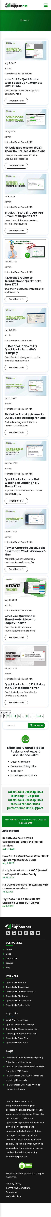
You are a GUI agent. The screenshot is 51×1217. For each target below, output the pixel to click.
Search (38, 725)
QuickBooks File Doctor (17, 996)
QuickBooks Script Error (17, 1038)
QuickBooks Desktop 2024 (18, 1000)
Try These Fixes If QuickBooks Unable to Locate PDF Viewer (21, 901)
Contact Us (11, 958)
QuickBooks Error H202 (17, 1042)
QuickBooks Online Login (18, 1005)
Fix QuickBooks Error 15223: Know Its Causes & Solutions (25, 886)
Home (23, 20)
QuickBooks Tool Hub (16, 982)
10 (27, 716)
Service (9, 963)
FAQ (8, 967)
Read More (15, 100)
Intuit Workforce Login (17, 1020)
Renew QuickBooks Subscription (21, 1033)
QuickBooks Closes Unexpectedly (22, 1029)
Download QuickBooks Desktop (21, 991)
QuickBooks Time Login (17, 987)
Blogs (8, 953)
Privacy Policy (13, 1183)
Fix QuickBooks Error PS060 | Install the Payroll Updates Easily (24, 872)
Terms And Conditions (18, 1188)
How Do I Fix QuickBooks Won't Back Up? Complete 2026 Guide (25, 858)
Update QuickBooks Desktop (20, 1024)
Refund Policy (13, 1196)
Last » (40, 716)
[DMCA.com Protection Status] (25, 1165)
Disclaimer (12, 1192)
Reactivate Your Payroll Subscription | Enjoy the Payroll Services (22, 841)
